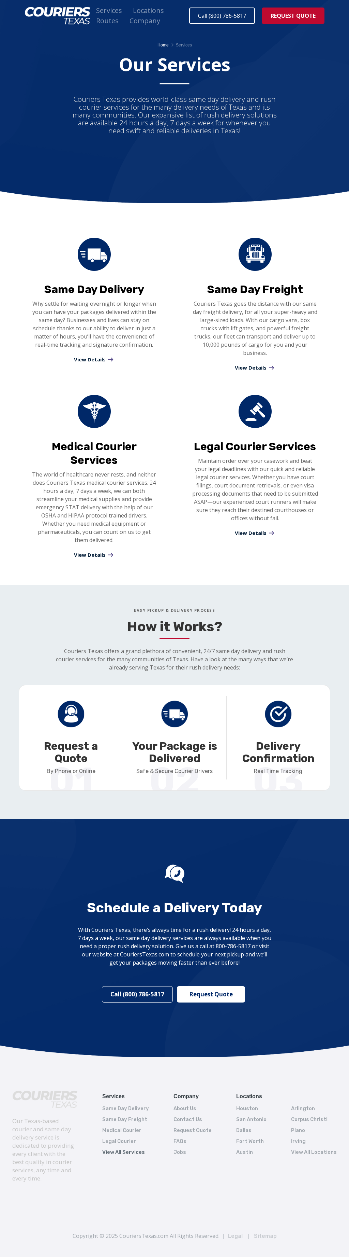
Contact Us (187, 1119)
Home (163, 45)
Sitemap (265, 1236)
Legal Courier (119, 1141)
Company (145, 20)
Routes (107, 20)
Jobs (179, 1152)
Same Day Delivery (125, 1108)
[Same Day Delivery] (94, 256)
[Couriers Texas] (45, 1099)
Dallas (244, 1130)
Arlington (303, 1108)
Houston (247, 1108)
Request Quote (211, 994)
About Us (184, 1108)
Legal (235, 1236)
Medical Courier (121, 1130)
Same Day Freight (124, 1119)
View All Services (123, 1152)
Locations (148, 10)
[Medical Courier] (94, 413)
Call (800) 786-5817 (222, 15)
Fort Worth (250, 1141)
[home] (58, 15)
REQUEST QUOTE (293, 15)
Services (109, 10)
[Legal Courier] (255, 413)
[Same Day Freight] (255, 256)
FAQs (179, 1141)
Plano (298, 1130)
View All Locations (314, 1152)
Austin (244, 1152)
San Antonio (251, 1119)
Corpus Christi (309, 1119)
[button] (109, 10)
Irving (298, 1141)
